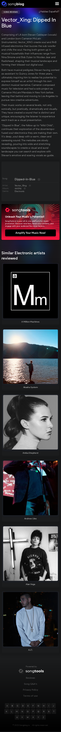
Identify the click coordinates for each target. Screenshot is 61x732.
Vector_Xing (21, 185)
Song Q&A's (30, 683)
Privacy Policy (30, 689)
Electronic (20, 191)
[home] (12, 3)
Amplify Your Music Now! (30, 232)
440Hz (18, 188)
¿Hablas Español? (49, 11)
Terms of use (30, 695)
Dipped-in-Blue (25, 179)
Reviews (30, 677)
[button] (57, 4)
